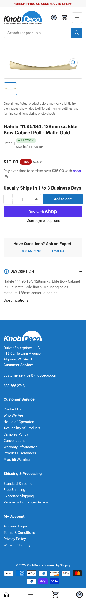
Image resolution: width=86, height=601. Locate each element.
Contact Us (13, 409)
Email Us (58, 251)
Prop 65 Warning (17, 459)
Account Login (15, 526)
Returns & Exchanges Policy (26, 502)
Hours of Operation (19, 422)
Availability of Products (22, 428)
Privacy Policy (15, 539)
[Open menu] (77, 17)
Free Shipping (14, 490)
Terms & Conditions (19, 533)
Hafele (8, 143)
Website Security (17, 545)
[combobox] (43, 33)
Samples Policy (16, 434)
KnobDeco (34, 565)
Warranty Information (20, 447)
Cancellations (15, 440)
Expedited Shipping (19, 496)
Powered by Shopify (56, 565)
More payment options (43, 221)
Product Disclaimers (20, 453)
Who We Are (13, 415)
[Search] (77, 33)
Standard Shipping (18, 483)
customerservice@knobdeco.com (30, 375)
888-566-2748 (31, 251)
